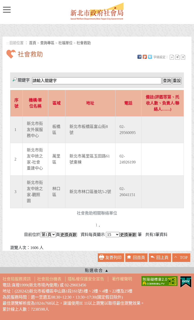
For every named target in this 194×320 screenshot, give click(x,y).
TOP (184, 257)
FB (139, 57)
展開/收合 (97, 270)
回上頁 (162, 257)
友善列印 (113, 257)
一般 (177, 57)
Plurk (145, 57)
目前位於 (32, 234)
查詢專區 (47, 43)
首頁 (32, 43)
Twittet (150, 57)
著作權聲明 (122, 279)
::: (7, 43)
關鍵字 (24, 80)
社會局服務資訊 (17, 279)
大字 (183, 57)
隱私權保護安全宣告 (86, 279)
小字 (172, 57)
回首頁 (139, 257)
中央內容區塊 (18, 63)
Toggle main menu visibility (8, 9)
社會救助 (84, 43)
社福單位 (65, 43)
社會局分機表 (49, 279)
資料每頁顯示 (93, 234)
